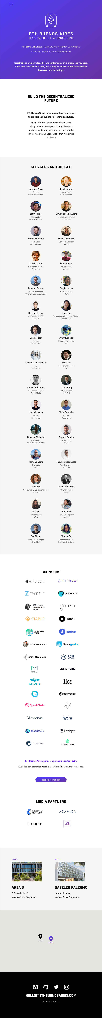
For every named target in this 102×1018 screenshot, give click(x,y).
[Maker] (35, 669)
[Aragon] (67, 595)
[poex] (67, 706)
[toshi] (67, 620)
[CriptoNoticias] (35, 812)
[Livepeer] (35, 824)
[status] (67, 632)
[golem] (67, 607)
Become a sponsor (51, 780)
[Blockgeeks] (67, 644)
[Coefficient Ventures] (67, 744)
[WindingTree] (35, 632)
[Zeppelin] (35, 595)
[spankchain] (35, 706)
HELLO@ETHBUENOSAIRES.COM (51, 995)
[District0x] (35, 731)
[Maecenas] (35, 719)
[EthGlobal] (67, 582)
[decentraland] (35, 644)
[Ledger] (67, 731)
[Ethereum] (35, 582)
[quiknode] (35, 694)
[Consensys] (35, 744)
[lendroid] (67, 669)
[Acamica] (67, 812)
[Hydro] (67, 719)
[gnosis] (35, 682)
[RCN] (67, 657)
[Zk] (67, 824)
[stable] (35, 620)
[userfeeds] (67, 694)
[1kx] (67, 682)
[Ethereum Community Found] (35, 607)
